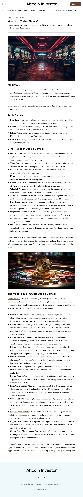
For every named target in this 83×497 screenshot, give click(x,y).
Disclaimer (39, 484)
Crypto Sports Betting (19, 411)
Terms (10, 18)
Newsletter (72, 10)
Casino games (13, 105)
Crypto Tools (43, 10)
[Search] (5, 4)
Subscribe (75, 4)
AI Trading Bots (8, 10)
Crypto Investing (58, 10)
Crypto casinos (14, 298)
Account (24, 484)
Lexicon (31, 484)
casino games (31, 301)
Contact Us (58, 484)
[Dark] (3, 4)
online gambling (31, 447)
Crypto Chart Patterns (26, 10)
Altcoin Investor (41, 4)
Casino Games (19, 18)
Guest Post (49, 484)
